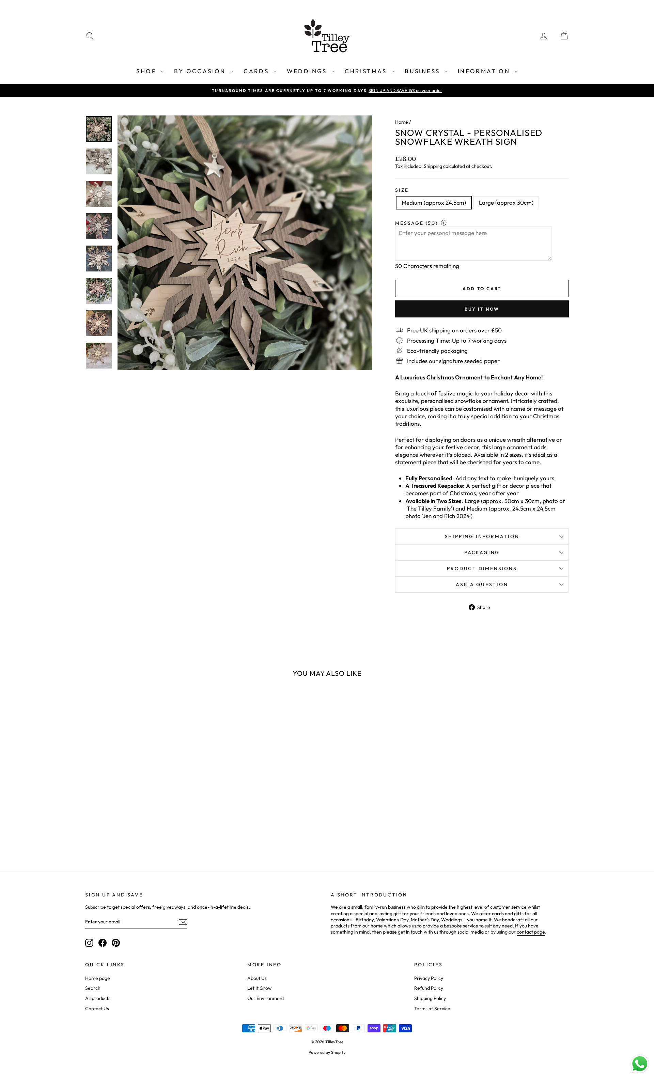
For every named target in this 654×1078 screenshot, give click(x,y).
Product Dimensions (482, 568)
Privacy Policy (428, 978)
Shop (147, 71)
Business (423, 71)
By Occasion (201, 71)
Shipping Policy (430, 998)
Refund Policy (428, 988)
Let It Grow (259, 988)
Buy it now (482, 309)
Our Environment (265, 998)
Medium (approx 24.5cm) (434, 202)
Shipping (433, 166)
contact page (531, 932)
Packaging (482, 552)
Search (92, 988)
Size (401, 190)
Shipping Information (482, 536)
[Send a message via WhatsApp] (640, 1064)
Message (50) (416, 223)
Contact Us (97, 1008)
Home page (97, 978)
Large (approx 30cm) (506, 202)
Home (401, 122)
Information (485, 71)
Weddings (308, 71)
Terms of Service (432, 1008)
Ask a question (482, 584)
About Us (257, 978)
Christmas (367, 71)
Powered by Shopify (327, 1052)
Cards (257, 71)
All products (97, 998)
